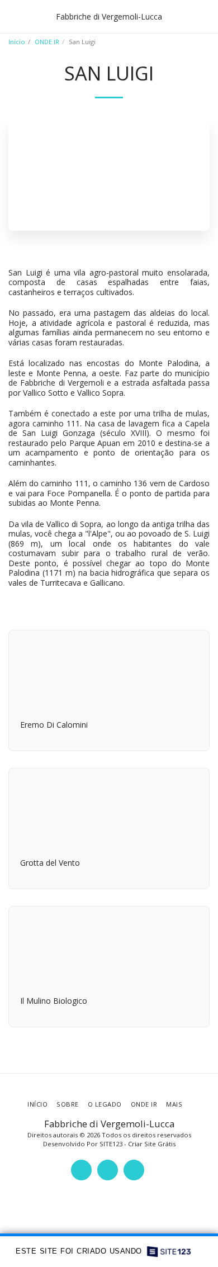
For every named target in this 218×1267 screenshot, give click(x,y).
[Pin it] (200, 605)
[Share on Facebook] (161, 605)
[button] (12, 15)
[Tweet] (181, 605)
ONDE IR (47, 41)
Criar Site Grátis (152, 1144)
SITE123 (110, 1144)
